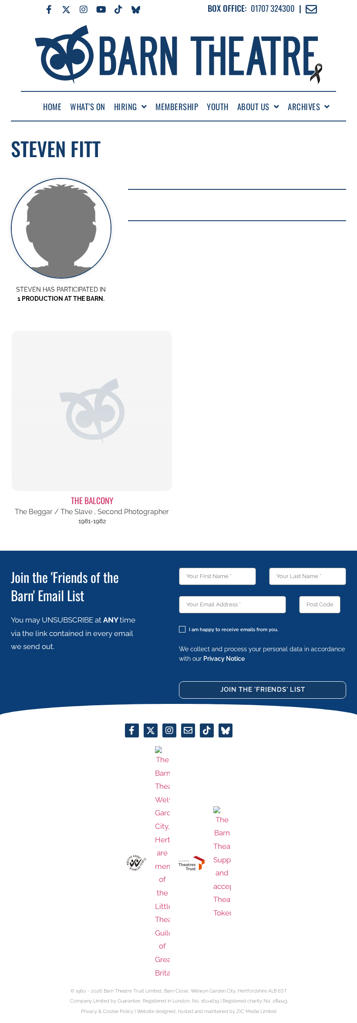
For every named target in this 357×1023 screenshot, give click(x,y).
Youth (218, 106)
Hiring (125, 106)
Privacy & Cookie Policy (107, 1011)
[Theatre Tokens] (222, 863)
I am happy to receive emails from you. (233, 630)
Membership (176, 106)
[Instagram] (83, 9)
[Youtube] (101, 9)
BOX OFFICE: (227, 8)
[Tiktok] (118, 9)
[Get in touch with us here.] (188, 730)
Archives (304, 106)
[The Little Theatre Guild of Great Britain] (162, 862)
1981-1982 (92, 521)
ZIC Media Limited (256, 1011)
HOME (52, 106)
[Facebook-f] (48, 9)
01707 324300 (273, 8)
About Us (253, 106)
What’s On (87, 106)
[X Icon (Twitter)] (66, 9)
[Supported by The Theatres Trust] (191, 863)
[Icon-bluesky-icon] (136, 9)
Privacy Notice (224, 658)
